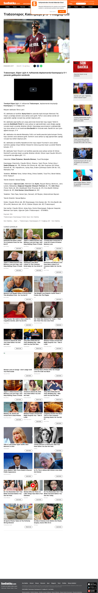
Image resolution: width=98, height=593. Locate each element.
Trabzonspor (34, 103)
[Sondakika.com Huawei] (92, 591)
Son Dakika (25, 583)
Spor (48, 583)
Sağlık (69, 6)
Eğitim (83, 6)
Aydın (37, 184)
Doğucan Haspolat (24, 186)
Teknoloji (22, 6)
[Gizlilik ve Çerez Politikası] (45, 592)
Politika (7, 6)
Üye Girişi (90, 3)
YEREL (71, 4)
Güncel (31, 583)
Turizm (76, 6)
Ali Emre (14, 174)
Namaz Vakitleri (72, 583)
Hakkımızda (3, 588)
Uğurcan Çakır (19, 184)
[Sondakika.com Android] (92, 587)
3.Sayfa (90, 6)
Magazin (53, 583)
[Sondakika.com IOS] (92, 584)
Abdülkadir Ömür (16, 124)
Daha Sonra (52, 11)
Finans (15, 6)
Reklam (8, 588)
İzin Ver (62, 11)
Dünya (37, 583)
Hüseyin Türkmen (38, 186)
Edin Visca (55, 186)
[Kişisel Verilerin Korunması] (66, 592)
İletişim (12, 588)
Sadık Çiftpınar (9, 165)
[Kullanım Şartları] (26, 592)
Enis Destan (19, 190)
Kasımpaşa (8, 106)
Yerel (59, 583)
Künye (15, 588)
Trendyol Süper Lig (11, 103)
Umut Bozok (29, 190)
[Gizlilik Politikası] (34, 592)
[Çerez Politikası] (55, 592)
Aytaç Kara (26, 114)
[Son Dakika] (12, 3)
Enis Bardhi (31, 128)
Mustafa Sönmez (30, 159)
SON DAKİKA (27, 4)
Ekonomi (43, 583)
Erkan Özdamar (17, 159)
